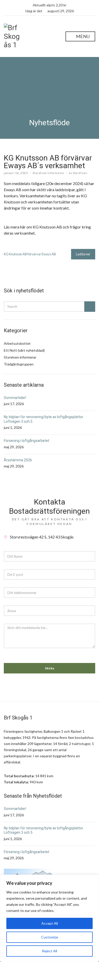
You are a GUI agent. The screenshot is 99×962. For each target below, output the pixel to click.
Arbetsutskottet (17, 343)
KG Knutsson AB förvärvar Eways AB (30, 254)
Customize (49, 937)
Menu (82, 36)
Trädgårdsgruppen (19, 364)
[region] (49, 918)
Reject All (49, 951)
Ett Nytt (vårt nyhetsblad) (24, 350)
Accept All (49, 923)
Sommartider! (15, 398)
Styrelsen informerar (48, 173)
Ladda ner (83, 254)
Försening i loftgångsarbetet (26, 441)
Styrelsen (80, 173)
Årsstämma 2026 (18, 460)
